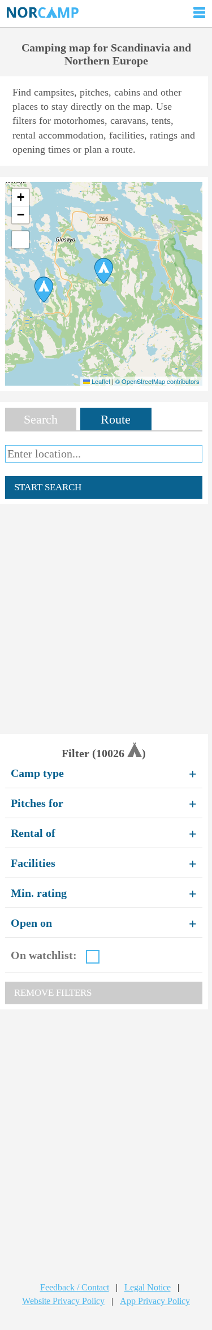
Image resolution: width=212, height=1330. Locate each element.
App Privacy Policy (155, 1301)
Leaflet (100, 381)
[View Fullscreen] (20, 239)
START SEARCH (47, 487)
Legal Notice (147, 1287)
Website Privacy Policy (63, 1301)
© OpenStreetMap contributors (157, 381)
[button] (103, 271)
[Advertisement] (106, 619)
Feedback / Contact (74, 1287)
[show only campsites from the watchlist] (92, 956)
